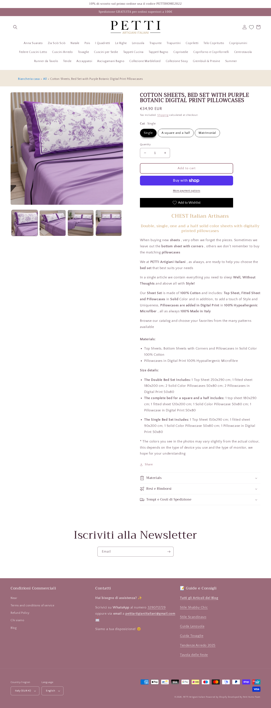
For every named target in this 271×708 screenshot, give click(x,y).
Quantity (145, 144)
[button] (15, 27)
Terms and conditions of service (32, 605)
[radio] (148, 133)
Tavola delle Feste (194, 655)
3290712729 (157, 607)
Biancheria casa (29, 79)
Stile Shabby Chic (194, 607)
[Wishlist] (251, 27)
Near (14, 598)
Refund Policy (20, 613)
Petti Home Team (252, 697)
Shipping (163, 115)
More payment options (186, 190)
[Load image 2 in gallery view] (52, 223)
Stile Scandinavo (193, 617)
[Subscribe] (168, 552)
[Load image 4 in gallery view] (109, 223)
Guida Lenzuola (192, 626)
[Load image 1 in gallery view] (24, 223)
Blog (14, 628)
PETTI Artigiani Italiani (194, 697)
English (50, 690)
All (45, 79)
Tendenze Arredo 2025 (198, 645)
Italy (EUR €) (23, 690)
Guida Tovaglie (191, 636)
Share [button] (149, 464)
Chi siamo (17, 620)
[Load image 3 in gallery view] (81, 223)
